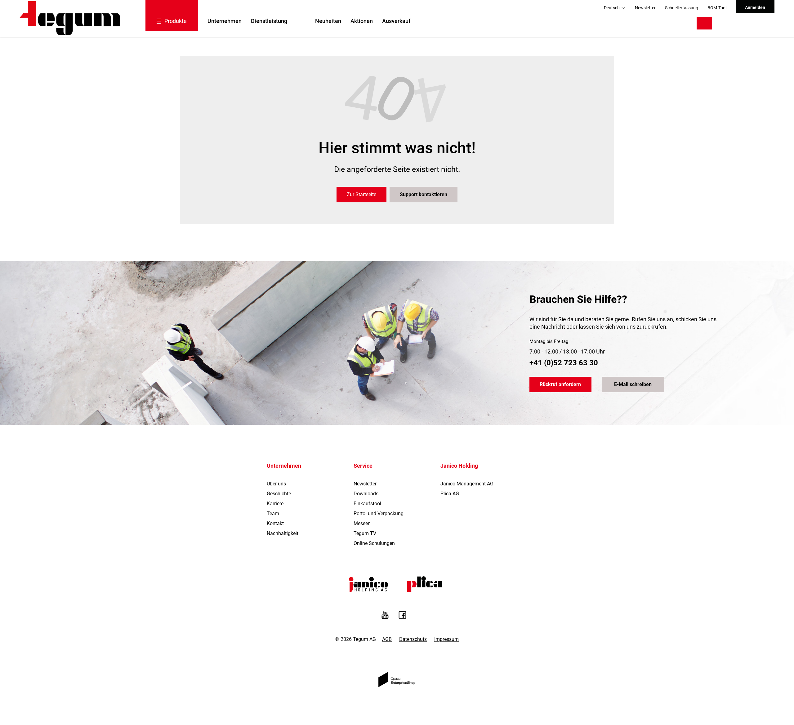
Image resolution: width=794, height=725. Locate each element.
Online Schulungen (374, 543)
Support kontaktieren (423, 194)
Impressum (446, 639)
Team (273, 513)
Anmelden (755, 7)
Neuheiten (328, 21)
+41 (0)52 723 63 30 (563, 362)
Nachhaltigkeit (282, 533)
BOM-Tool (716, 7)
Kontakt (275, 523)
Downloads (366, 494)
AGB (387, 639)
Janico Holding (459, 465)
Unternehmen (224, 21)
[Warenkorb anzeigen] (760, 23)
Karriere (275, 504)
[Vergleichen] (726, 23)
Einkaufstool (367, 504)
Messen (362, 523)
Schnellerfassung (681, 7)
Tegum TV (365, 533)
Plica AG (449, 494)
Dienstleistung (269, 21)
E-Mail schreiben (633, 384)
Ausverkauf (396, 21)
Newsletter (645, 7)
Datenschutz (413, 639)
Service (363, 465)
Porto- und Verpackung (379, 513)
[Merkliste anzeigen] (741, 23)
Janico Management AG (466, 484)
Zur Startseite (361, 194)
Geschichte (279, 494)
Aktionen (361, 21)
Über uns (276, 484)
